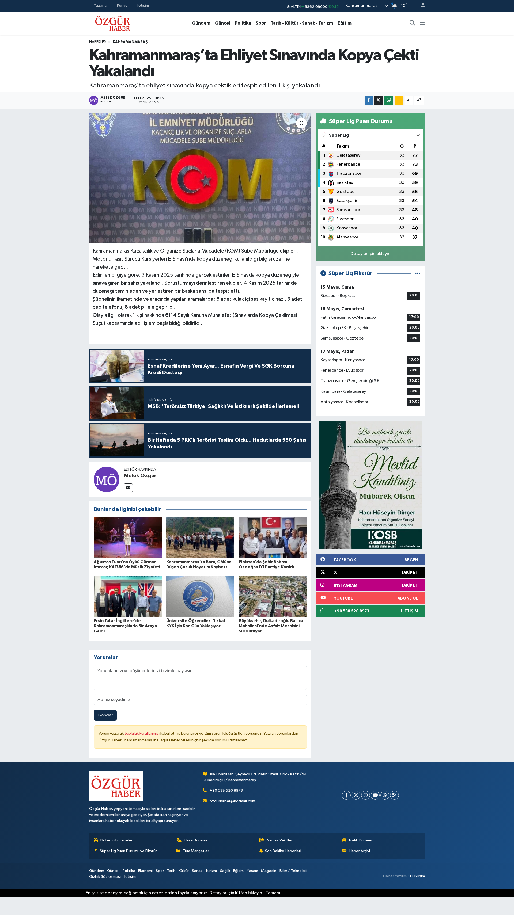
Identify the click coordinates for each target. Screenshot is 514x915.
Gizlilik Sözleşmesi (105, 877)
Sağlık (225, 871)
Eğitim (345, 23)
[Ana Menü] (422, 23)
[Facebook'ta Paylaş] (369, 100)
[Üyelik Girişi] (420, 6)
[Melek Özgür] (106, 479)
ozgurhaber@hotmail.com (232, 801)
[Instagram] (365, 795)
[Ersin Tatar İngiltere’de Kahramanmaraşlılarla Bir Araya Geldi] (128, 596)
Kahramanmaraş (130, 42)
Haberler (97, 42)
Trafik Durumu (360, 840)
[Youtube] (375, 795)
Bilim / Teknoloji (293, 871)
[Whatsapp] (384, 795)
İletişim (143, 5)
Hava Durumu (195, 840)
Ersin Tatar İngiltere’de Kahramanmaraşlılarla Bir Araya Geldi (125, 626)
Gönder (105, 715)
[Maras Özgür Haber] (112, 22)
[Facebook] (346, 795)
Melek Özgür (140, 475)
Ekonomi (145, 871)
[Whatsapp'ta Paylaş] (388, 100)
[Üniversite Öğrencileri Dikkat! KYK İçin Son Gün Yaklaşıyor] (200, 596)
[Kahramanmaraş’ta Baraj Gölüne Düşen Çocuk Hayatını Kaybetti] (200, 537)
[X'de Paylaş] (378, 100)
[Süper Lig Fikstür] (417, 273)
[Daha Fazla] (399, 100)
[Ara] (412, 23)
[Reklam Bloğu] (370, 485)
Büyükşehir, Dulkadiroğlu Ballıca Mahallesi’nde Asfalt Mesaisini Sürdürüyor (271, 626)
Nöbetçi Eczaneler (116, 840)
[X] (356, 795)
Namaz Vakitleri (280, 840)
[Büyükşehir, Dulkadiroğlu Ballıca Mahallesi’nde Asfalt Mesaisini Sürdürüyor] (273, 596)
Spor (261, 23)
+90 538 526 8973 (226, 790)
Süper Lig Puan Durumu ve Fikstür (128, 851)
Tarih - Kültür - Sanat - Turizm (302, 23)
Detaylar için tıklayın (370, 253)
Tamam (273, 893)
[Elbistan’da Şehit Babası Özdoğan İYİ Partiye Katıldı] (273, 537)
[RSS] (394, 795)
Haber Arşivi (359, 851)
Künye (122, 5)
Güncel (222, 23)
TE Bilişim (417, 876)
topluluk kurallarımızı (142, 733)
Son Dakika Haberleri (283, 851)
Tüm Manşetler (196, 851)
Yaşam (252, 871)
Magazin (268, 871)
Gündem (201, 23)
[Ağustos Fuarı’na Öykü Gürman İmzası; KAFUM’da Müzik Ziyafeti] (128, 537)
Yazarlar (101, 5)
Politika (243, 23)
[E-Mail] (128, 487)
